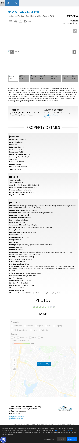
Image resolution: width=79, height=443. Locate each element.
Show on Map (44, 364)
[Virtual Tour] (17, 3)
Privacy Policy (58, 430)
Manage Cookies (49, 439)
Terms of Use (70, 430)
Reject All (61, 439)
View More (48, 117)
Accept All (71, 439)
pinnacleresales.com (16, 419)
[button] (3, 439)
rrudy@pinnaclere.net (51, 115)
